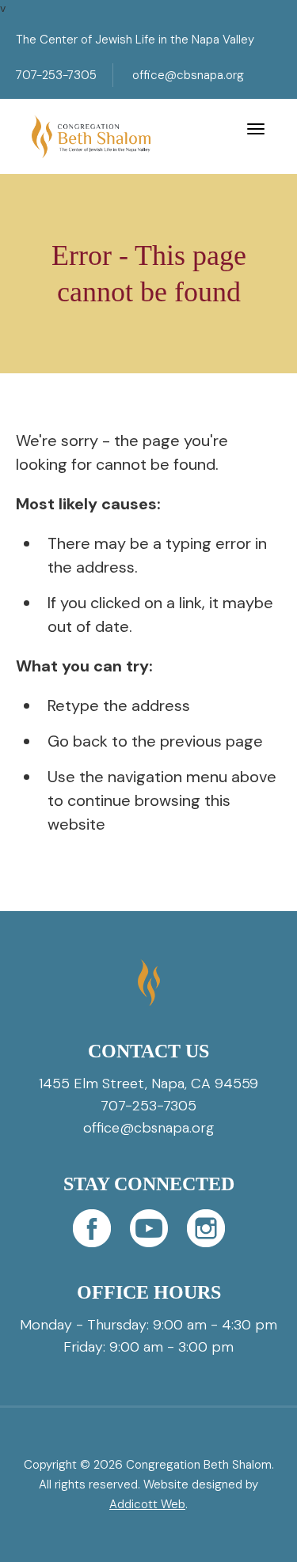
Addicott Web (147, 1504)
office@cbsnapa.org (188, 75)
